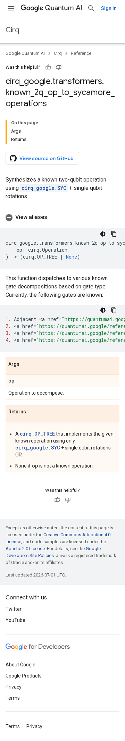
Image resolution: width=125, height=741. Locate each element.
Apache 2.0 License (25, 548)
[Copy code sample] (113, 233)
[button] (62, 217)
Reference (81, 53)
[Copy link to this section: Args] (26, 364)
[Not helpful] (58, 67)
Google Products (24, 676)
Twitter (14, 609)
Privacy (14, 687)
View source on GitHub (46, 158)
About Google (20, 664)
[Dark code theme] (102, 233)
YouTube (15, 620)
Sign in (109, 8)
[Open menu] (11, 8)
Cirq (12, 30)
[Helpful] (48, 67)
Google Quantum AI (25, 53)
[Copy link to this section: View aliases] (54, 217)
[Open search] (91, 8)
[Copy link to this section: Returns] (33, 412)
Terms (13, 698)
